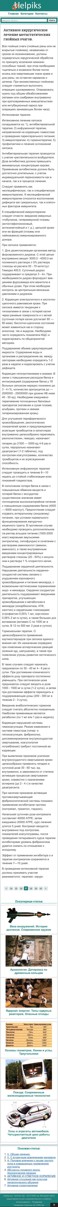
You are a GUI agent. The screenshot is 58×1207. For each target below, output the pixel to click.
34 (11, 888)
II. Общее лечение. (18, 1154)
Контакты (41, 13)
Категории (27, 13)
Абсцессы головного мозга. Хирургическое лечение (23, 1171)
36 (21, 888)
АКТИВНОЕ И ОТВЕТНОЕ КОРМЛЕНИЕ (31, 1176)
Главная (13, 13)
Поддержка (37, 1202)
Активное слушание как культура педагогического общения (27, 1181)
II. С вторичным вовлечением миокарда (31, 1157)
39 (36, 888)
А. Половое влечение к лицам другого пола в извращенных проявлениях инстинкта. (30, 1163)
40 (41, 888)
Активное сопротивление (22, 1185)
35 (16, 888)
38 (31, 888)
